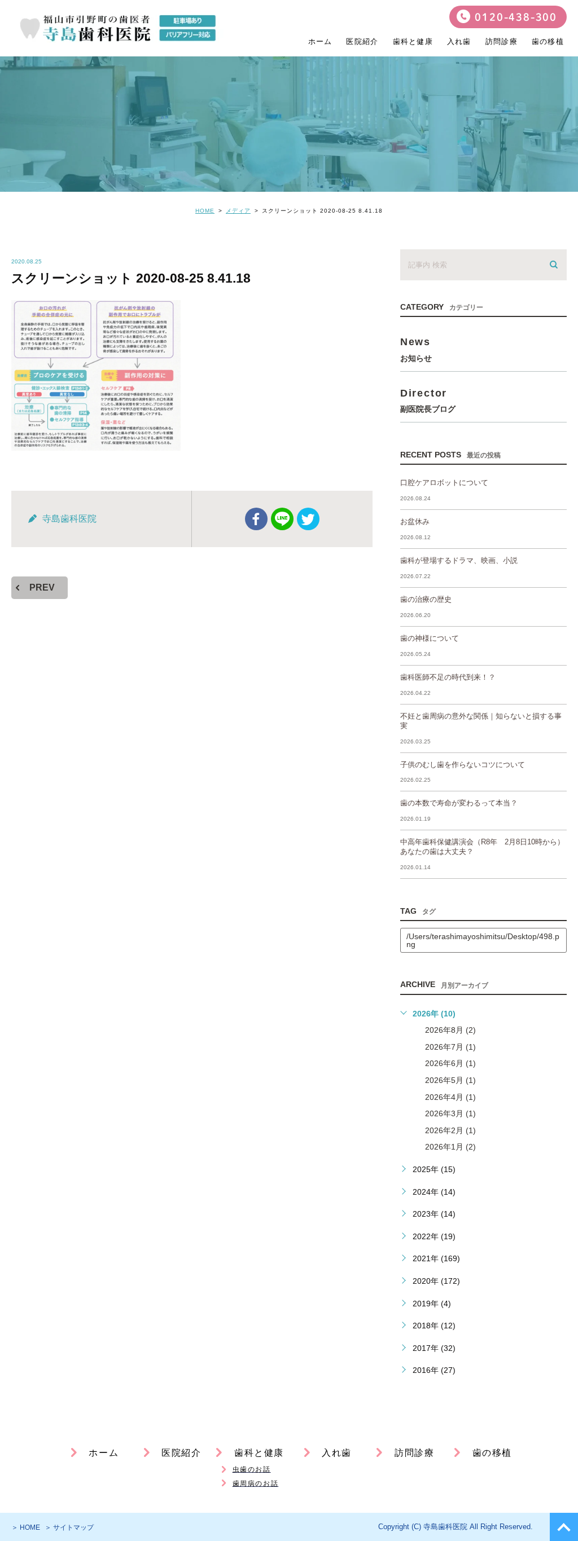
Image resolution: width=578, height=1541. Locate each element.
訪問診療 (501, 41)
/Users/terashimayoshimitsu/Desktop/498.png (482, 940)
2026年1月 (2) (450, 1146)
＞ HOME (25, 1527)
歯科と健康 (259, 1453)
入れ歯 (459, 41)
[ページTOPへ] (564, 1527)
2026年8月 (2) (450, 1029)
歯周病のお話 (256, 1483)
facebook (256, 519)
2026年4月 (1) (450, 1097)
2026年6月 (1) (450, 1063)
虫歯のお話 (252, 1469)
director (428, 400)
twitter (308, 519)
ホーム (320, 41)
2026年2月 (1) (450, 1130)
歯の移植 (548, 41)
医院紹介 (362, 41)
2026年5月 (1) (450, 1080)
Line (282, 519)
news (416, 349)
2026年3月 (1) (450, 1113)
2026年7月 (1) (450, 1046)
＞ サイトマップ (69, 1527)
